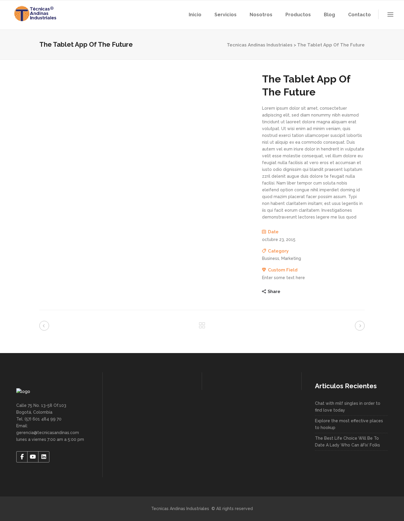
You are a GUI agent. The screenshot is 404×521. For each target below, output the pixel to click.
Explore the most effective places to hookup (349, 424)
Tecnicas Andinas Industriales (260, 45)
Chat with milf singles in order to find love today (347, 406)
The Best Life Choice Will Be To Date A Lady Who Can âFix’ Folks (347, 441)
